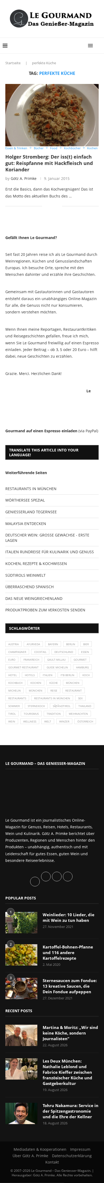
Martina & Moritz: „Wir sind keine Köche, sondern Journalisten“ (70, 1033)
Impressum (80, 1149)
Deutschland (63, 652)
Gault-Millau (56, 659)
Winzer (64, 721)
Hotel (12, 675)
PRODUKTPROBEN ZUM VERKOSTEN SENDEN (45, 609)
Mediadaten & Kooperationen (40, 1149)
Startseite (13, 62)
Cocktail (40, 652)
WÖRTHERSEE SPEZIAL (25, 500)
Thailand (84, 706)
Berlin (70, 644)
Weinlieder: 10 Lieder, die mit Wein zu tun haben (68, 917)
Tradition (54, 714)
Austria (13, 644)
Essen (85, 652)
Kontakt (52, 1162)
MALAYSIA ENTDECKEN (25, 523)
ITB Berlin (67, 675)
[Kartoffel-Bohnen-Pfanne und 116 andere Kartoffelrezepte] (21, 955)
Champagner (17, 652)
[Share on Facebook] (50, 206)
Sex (80, 698)
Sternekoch (36, 706)
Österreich (85, 721)
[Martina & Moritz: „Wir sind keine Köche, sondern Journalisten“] (21, 1035)
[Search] (98, 45)
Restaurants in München (52, 698)
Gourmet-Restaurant (23, 667)
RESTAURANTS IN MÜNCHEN (31, 488)
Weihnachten (78, 714)
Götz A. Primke (24, 178)
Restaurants (17, 698)
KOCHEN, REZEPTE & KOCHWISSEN (36, 563)
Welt (47, 721)
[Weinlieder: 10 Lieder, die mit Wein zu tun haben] (21, 922)
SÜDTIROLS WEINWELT (25, 575)
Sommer (14, 706)
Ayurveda (33, 644)
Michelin (14, 690)
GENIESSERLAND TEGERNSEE (31, 511)
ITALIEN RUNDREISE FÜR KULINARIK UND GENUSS (49, 551)
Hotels (30, 675)
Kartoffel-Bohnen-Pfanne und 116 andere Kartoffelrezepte (68, 952)
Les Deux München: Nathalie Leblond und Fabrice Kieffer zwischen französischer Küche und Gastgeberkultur (67, 1072)
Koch (86, 675)
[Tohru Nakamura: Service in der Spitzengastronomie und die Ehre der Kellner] (21, 1113)
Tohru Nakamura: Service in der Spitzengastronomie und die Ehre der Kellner (70, 1111)
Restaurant (73, 690)
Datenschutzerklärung (72, 1155)
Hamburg (82, 667)
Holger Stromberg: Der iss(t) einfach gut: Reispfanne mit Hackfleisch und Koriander (49, 163)
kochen (35, 683)
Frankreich (31, 659)
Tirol (12, 714)
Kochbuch (15, 683)
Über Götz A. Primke (30, 1155)
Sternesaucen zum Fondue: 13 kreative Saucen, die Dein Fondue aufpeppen (70, 986)
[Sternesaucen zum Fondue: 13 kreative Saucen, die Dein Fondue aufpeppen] (21, 988)
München (72, 683)
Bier (86, 644)
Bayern (53, 644)
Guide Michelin (57, 667)
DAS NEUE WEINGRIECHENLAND (33, 598)
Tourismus (31, 714)
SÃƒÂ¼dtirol (61, 706)
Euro (11, 659)
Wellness (29, 721)
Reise (53, 690)
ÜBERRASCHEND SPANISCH (29, 586)
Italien (48, 675)
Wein (11, 721)
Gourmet (80, 659)
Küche (53, 683)
